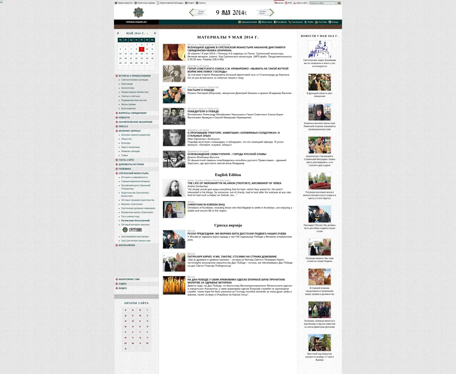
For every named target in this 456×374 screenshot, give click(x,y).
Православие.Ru (125, 3)
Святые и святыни (130, 96)
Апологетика (127, 88)
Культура (125, 143)
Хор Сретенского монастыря (136, 240)
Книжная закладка (130, 151)
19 (120, 58)
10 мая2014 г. (262, 12)
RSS (290, 3)
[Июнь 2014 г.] (155, 33)
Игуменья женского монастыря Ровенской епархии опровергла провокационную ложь (320, 126)
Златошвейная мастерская (135, 236)
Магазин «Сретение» (132, 204)
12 (120, 54)
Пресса (123, 126)
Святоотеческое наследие (134, 80)
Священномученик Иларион (135, 181)
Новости (124, 117)
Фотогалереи (127, 245)
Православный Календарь (171, 3)
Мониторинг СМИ (129, 279)
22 (136, 58)
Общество (126, 139)
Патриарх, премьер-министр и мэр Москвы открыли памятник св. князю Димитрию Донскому (319, 324)
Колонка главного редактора (135, 135)
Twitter (310, 22)
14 (131, 54)
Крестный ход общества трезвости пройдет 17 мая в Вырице (319, 357)
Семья (124, 155)
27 (126, 63)
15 (136, 54)
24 (147, 58)
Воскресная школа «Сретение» (137, 212)
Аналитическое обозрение (135, 122)
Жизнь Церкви (128, 104)
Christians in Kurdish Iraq (206, 204)
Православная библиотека (134, 92)
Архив (280, 3)
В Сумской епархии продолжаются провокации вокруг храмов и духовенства (319, 291)
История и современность (134, 177)
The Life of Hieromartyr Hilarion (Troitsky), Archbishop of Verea (234, 183)
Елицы (335, 22)
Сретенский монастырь (134, 173)
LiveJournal (297, 22)
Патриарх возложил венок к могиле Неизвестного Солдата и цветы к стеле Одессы (319, 195)
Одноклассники (249, 22)
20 (126, 58)
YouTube (322, 22)
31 (158, 2)
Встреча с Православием (135, 76)
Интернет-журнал (129, 131)
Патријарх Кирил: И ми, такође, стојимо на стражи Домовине (232, 256)
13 (126, 54)
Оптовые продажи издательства (137, 200)
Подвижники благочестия (134, 100)
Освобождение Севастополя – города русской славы (227, 154)
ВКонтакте (267, 22)
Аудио (122, 284)
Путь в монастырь (130, 216)
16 (142, 54)
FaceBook (282, 22)
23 (142, 58)
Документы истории (131, 164)
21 (131, 58)
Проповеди (127, 84)
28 (131, 63)
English (191, 3)
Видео (123, 288)
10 (147, 49)
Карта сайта (302, 3)
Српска (202, 3)
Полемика (125, 169)
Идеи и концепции (130, 147)
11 (152, 49)
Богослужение (128, 108)
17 (147, 54)
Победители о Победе (203, 111)
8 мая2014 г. (201, 12)
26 (120, 63)
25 (152, 58)
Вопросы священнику (133, 113)
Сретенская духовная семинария (138, 208)
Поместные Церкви (146, 3)
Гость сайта (126, 160)
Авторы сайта (136, 303)
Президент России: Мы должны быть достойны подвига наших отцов (320, 228)
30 (142, 63)
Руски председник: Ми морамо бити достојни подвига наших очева (237, 233)
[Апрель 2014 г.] (118, 33)
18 (152, 54)
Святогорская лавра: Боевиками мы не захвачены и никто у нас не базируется (319, 63)
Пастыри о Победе (201, 90)
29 (136, 63)
